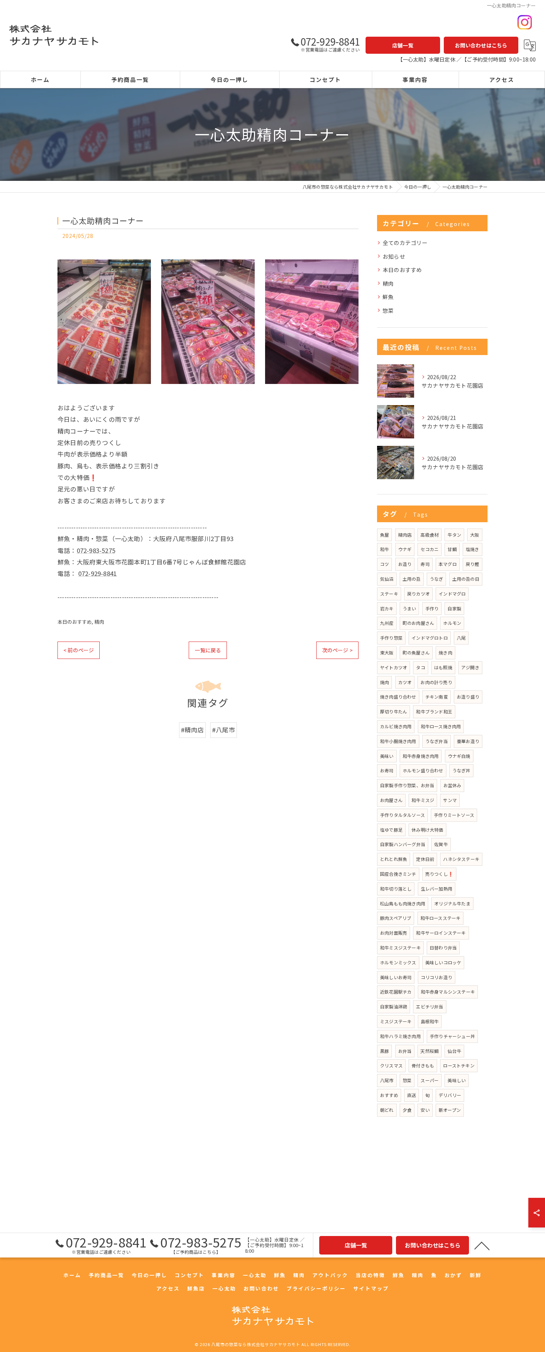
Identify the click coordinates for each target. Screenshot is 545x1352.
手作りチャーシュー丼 (452, 1036)
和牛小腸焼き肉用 (398, 741)
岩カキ (387, 608)
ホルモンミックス (398, 962)
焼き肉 (445, 652)
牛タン (454, 534)
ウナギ (405, 549)
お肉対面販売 (393, 933)
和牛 (384, 549)
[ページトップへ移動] (482, 1245)
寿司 (424, 564)
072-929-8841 (97, 573)
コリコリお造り (436, 977)
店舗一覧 (402, 45)
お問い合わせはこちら (481, 45)
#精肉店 (192, 729)
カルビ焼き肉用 (396, 726)
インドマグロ (452, 593)
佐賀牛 (441, 844)
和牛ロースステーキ (440, 918)
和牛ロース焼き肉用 (441, 726)
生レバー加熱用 (436, 888)
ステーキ (389, 593)
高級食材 (429, 534)
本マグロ (448, 564)
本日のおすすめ (74, 621)
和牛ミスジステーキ (400, 947)
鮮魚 (388, 297)
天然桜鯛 (429, 1051)
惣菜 (388, 310)
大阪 (474, 534)
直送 (411, 1095)
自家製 (454, 608)
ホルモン (452, 623)
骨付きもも (423, 1065)
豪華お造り (468, 741)
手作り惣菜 (391, 637)
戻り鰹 (472, 564)
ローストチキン (458, 1065)
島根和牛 (430, 1021)
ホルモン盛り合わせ (423, 770)
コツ (384, 564)
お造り (405, 564)
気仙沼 (387, 579)
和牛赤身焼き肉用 (421, 756)
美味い (387, 756)
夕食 (407, 1110)
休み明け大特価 (427, 829)
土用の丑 (412, 579)
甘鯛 (451, 549)
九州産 (387, 623)
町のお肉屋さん (418, 623)
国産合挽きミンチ (398, 874)
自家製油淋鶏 (393, 1006)
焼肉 (384, 682)
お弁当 (405, 1051)
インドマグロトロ (430, 637)
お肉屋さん (391, 800)
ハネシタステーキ (461, 859)
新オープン (450, 1110)
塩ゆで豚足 (391, 829)
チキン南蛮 (436, 696)
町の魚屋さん (416, 652)
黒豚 (384, 1051)
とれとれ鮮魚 (393, 859)
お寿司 (387, 770)
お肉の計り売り (436, 682)
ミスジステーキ (396, 1021)
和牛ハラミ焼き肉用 (400, 1036)
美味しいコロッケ (443, 962)
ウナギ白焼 (459, 756)
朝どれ (387, 1110)
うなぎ (436, 579)
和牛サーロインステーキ (441, 933)
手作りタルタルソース (402, 815)
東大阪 (387, 652)
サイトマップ (371, 1288)
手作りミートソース (454, 815)
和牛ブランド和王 (434, 711)
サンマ (450, 800)
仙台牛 (454, 1051)
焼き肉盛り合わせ (398, 696)
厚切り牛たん (393, 711)
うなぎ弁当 (436, 741)
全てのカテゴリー (405, 242)
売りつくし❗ (439, 874)
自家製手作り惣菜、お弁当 (407, 785)
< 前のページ (78, 650)
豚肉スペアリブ (395, 918)
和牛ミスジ (423, 800)
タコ (420, 667)
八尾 (461, 637)
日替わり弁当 (443, 947)
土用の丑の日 (465, 579)
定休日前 (425, 859)
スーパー (429, 1080)
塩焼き (472, 549)
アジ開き (470, 667)
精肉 (99, 621)
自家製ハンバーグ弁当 (402, 844)
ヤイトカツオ (393, 667)
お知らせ (394, 256)
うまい (409, 608)
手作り (432, 608)
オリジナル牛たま (452, 903)
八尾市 (387, 1080)
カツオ (405, 682)
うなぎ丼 (461, 770)
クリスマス (391, 1065)
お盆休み (452, 785)
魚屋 (384, 534)
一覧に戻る (208, 650)
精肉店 (405, 534)
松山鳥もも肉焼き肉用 (402, 903)
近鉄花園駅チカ (396, 991)
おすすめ (389, 1095)
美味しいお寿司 (396, 977)
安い (424, 1110)
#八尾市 (223, 729)
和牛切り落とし (396, 888)
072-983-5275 (96, 550)
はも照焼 (443, 667)
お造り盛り (468, 696)
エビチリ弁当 (429, 1006)
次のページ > (337, 650)
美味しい (456, 1080)
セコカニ (429, 549)
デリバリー (450, 1095)
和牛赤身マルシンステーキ (448, 991)
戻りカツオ (418, 593)
